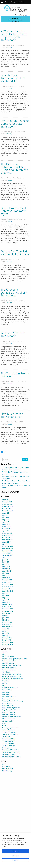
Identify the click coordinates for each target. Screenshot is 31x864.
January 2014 (6, 582)
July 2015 (5, 560)
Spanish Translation (8, 730)
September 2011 (7, 627)
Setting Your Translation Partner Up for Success (15, 252)
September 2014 (7, 571)
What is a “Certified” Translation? (13, 334)
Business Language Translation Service (14, 659)
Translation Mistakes (9, 739)
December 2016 (7, 546)
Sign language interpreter (10, 728)
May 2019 (5, 520)
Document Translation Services (12, 679)
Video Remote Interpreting (11, 752)
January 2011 (6, 640)
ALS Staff (9, 47)
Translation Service (8, 745)
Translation (6, 737)
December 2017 (7, 533)
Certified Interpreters (9, 668)
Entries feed (6, 766)
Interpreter (6, 692)
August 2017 (6, 542)
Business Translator (8, 663)
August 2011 (6, 629)
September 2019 (7, 511)
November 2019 (7, 506)
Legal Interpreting (8, 705)
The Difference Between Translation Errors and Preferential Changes (15, 168)
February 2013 (7, 604)
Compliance (6, 672)
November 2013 (7, 587)
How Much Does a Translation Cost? (12, 415)
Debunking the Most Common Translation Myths (14, 211)
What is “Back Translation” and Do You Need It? (13, 78)
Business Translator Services (11, 665)
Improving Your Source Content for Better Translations (15, 123)
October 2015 (6, 553)
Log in (4, 764)
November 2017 (7, 535)
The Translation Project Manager (15, 374)
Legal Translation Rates (9, 710)
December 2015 (7, 551)
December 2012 (7, 609)
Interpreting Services (9, 696)
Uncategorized (7, 748)
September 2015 (7, 555)
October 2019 (6, 509)
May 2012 (5, 620)
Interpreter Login (15, 17)
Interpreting (6, 694)
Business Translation (9, 661)
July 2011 (5, 631)
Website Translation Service (11, 757)
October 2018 (6, 529)
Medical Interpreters (9, 719)
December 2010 (7, 642)
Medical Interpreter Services (11, 717)
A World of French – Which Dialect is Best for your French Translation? (13, 35)
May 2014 (5, 575)
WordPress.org (7, 771)
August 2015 (6, 558)
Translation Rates (8, 743)
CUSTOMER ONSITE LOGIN (16, 18)
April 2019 (5, 522)
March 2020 (6, 500)
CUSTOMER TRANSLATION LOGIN (15, 20)
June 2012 (5, 618)
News (4, 723)
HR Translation (7, 690)
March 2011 (6, 636)
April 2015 (5, 564)
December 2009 (7, 644)
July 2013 (5, 593)
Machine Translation (9, 714)
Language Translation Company (12, 701)
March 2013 (6, 602)
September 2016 (7, 549)
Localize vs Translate (9, 712)
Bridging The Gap (8, 656)
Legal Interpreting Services (11, 708)
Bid (3, 654)
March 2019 (6, 524)
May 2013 (5, 598)
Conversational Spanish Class (11, 674)
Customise (15, 855)
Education (5, 681)
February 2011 (7, 638)
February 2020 (7, 502)
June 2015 (5, 562)
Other (4, 725)
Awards (4, 652)
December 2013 (7, 584)
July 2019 (5, 515)
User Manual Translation (10, 750)
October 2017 (6, 538)
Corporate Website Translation (12, 676)
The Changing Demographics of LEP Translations (14, 292)
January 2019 (6, 526)
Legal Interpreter (7, 703)
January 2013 (6, 607)
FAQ (3, 685)
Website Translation (8, 754)
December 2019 (7, 504)
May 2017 (5, 544)
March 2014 (6, 578)
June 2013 (5, 595)
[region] (15, 848)
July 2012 (5, 616)
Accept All (15, 851)
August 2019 (6, 513)
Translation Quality (8, 741)
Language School (7, 699)
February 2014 (7, 580)
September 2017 (7, 540)
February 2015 (7, 569)
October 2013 (6, 589)
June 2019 (5, 517)
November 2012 (7, 611)
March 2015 (6, 566)
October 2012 (6, 613)
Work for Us (15, 21)
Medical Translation (8, 721)
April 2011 (5, 633)
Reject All (15, 860)
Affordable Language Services (14, 2)
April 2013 (5, 600)
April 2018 (5, 531)
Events (4, 683)
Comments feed (7, 769)
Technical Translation (9, 732)
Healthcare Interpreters (10, 688)
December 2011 (7, 622)
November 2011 (7, 624)
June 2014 (5, 573)
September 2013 (7, 591)
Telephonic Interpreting (10, 734)
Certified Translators (9, 670)
